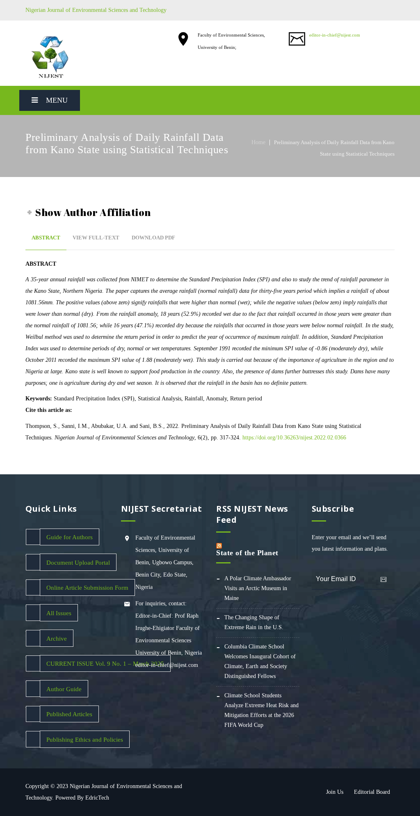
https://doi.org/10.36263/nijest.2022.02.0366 (294, 437)
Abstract (46, 237)
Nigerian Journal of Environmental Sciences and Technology (96, 10)
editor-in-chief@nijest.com (334, 34)
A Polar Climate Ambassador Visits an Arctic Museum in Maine (257, 588)
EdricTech (97, 798)
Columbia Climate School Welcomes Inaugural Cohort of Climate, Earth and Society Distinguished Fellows (260, 661)
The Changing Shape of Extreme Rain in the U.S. (253, 622)
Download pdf (153, 237)
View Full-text (96, 237)
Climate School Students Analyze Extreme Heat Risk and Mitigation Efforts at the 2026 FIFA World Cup (261, 710)
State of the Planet (247, 553)
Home (258, 142)
